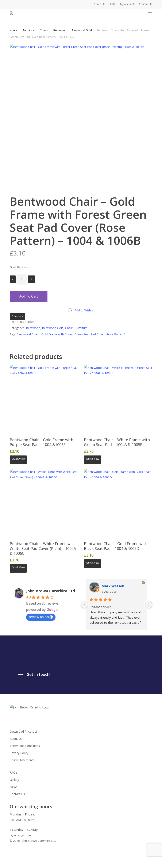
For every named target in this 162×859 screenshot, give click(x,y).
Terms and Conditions (25, 746)
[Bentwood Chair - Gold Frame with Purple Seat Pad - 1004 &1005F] (44, 399)
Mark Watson (113, 586)
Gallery (14, 780)
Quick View (18, 459)
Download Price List (23, 731)
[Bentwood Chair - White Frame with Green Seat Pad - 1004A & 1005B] (118, 399)
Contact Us (17, 794)
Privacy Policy (19, 753)
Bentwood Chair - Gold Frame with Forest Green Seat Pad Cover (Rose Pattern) (70, 334)
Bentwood (59, 30)
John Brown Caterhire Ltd (50, 590)
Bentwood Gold (82, 30)
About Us (16, 739)
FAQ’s (14, 772)
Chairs (44, 30)
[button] (150, 14)
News (14, 787)
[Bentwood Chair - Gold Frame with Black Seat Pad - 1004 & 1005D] (118, 503)
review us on (39, 616)
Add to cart (28, 296)
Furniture (28, 30)
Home (13, 30)
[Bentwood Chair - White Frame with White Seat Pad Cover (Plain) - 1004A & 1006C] (44, 503)
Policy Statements (22, 760)
